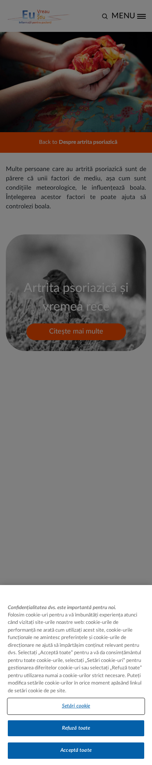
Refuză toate (76, 728)
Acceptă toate (76, 750)
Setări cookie (76, 706)
